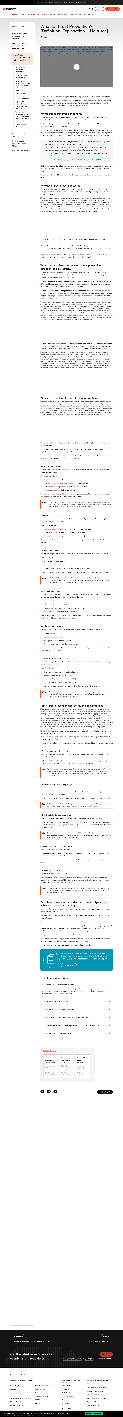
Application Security (68, 1393)
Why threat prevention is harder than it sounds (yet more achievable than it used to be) (23, 116)
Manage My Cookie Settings (94, 1413)
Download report (69, 965)
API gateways (49, 608)
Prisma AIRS (13, 1389)
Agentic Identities (92, 1402)
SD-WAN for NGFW (40, 1400)
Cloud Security (66, 1385)
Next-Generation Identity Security (98, 1380)
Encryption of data (51, 641)
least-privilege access (48, 794)
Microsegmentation (51, 490)
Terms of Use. (89, 1360)
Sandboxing (48, 675)
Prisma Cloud (66, 1403)
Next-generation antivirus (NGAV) (56, 529)
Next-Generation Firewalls (43, 1385)
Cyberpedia (14, 14)
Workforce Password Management (97, 1398)
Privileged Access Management (96, 1384)
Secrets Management (93, 1405)
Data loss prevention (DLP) (54, 637)
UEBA (51, 825)
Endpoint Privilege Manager (95, 1391)
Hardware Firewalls (40, 1389)
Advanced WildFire (15, 1409)
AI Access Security (15, 1393)
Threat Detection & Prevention (37, 14)
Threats (22, 14)
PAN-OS (37, 1403)
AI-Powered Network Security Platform (22, 1380)
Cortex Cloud (66, 1389)
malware (46, 168)
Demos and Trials (112, 9)
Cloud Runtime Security (68, 1400)
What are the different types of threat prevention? (22, 96)
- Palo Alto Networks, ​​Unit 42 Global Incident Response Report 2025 (77, 160)
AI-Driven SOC (66, 1409)
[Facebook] (42, 1092)
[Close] (120, 1414)
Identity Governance (93, 1394)
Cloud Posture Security (68, 1396)
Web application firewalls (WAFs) (56, 605)
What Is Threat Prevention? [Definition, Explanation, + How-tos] (72, 14)
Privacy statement (41, 1415)
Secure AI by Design (16, 1385)
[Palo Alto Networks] (9, 9)
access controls (60, 120)
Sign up (104, 1354)
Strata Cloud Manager (41, 1396)
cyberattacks (70, 156)
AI (81, 166)
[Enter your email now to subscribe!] (80, 1355)
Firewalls (47, 480)
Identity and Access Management (96, 1387)
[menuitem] (10, 9)
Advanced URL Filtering (17, 1405)
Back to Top (104, 1092)
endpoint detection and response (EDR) (65, 296)
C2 (80, 487)
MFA (42, 284)
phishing (107, 662)
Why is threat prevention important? (20, 69)
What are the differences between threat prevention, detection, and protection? (23, 85)
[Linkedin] (49, 1092)
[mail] (55, 1092)
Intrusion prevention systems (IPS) (57, 483)
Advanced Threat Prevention (18, 1402)
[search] (89, 9)
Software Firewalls (40, 1393)
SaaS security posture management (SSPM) (60, 679)
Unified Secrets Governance (95, 1409)
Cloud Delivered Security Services (20, 1398)
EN (92, 9)
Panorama (38, 1407)
